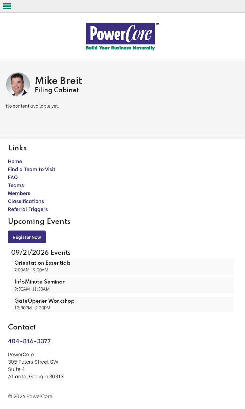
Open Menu (7, 6)
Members (19, 192)
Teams (16, 184)
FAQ (13, 176)
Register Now (27, 236)
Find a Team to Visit (32, 168)
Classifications (26, 200)
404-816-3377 (29, 340)
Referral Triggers (28, 208)
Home (15, 160)
